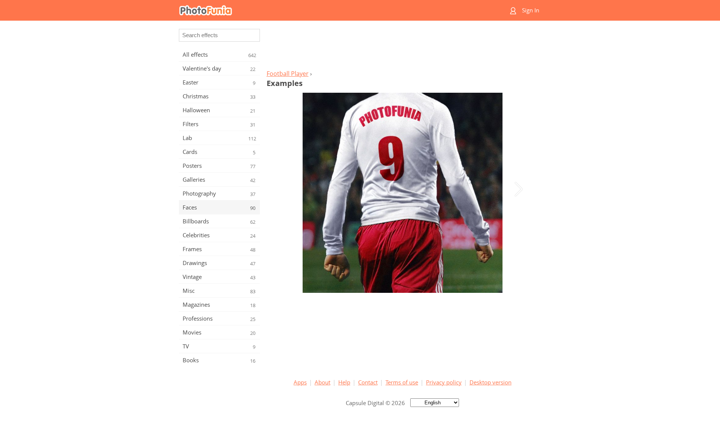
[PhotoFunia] (331, 10)
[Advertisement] (402, 47)
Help (344, 382)
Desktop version (491, 382)
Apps (300, 382)
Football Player (288, 73)
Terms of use (402, 382)
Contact (368, 382)
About (322, 382)
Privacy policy (444, 382)
